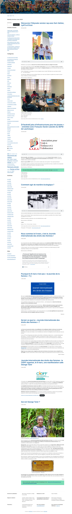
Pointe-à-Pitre (14, 169)
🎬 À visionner (54, 7)
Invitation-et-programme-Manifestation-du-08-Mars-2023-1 (30, 395)
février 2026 (9, 186)
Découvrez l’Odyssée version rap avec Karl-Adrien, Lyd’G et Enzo (42, 24)
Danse (8, 73)
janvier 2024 (9, 210)
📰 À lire (48, 7)
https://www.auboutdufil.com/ (45, 178)
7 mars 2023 (23, 278)
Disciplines (15, 7)
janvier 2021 (9, 244)
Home (8, 15)
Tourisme (9, 137)
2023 (11, 15)
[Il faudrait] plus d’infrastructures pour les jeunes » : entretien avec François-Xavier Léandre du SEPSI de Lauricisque (42, 127)
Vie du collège (10, 140)
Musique (8, 111)
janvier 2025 (9, 201)
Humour (43, 4)
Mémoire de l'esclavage (11, 108)
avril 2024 (9, 207)
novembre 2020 (10, 246)
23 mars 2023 (23, 131)
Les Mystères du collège (11, 104)
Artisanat (9, 68)
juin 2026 (9, 179)
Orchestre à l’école (35, 7)
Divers (8, 77)
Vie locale (12, 4)
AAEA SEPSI (55, 170)
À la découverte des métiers (24, 7)
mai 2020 (9, 247)
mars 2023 (9, 223)
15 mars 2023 (23, 187)
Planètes (8, 169)
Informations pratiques (56, 4)
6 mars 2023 (23, 324)
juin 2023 (9, 218)
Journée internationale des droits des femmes (13, 96)
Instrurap (42, 118)
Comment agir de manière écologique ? (37, 185)
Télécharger (42, 395)
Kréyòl (8, 98)
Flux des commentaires (11, 257)
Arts (8, 153)
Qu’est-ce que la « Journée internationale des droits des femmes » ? (40, 321)
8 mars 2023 (23, 238)
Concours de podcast (11, 9)
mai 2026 (9, 181)
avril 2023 (9, 221)
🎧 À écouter (43, 7)
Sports (48, 4)
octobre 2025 (9, 190)
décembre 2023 (10, 212)
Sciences (9, 129)
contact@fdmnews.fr (41, 505)
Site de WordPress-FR (11, 259)
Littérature (9, 106)
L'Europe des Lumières (11, 102)
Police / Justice (10, 117)
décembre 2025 (10, 188)
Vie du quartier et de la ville (12, 142)
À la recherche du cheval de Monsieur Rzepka (12, 60)
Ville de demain (10, 172)
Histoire (8, 88)
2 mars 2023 (23, 404)
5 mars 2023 (23, 367)
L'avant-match (10, 100)
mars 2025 (9, 197)
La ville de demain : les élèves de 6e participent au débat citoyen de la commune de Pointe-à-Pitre (13, 48)
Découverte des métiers (12, 156)
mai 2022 (9, 234)
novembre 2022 (10, 231)
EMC (8, 81)
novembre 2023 (10, 214)
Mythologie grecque (11, 113)
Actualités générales (20, 4)
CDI (8, 4)
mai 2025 (9, 194)
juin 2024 (9, 203)
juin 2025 (9, 192)
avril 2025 (9, 196)
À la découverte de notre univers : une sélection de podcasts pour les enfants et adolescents (13, 39)
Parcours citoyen (13, 167)
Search (63, 12)
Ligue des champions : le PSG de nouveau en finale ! (13, 35)
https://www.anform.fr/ (34, 438)
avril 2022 (9, 236)
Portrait (8, 119)
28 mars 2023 (23, 27)
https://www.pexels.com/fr (36, 227)
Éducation (9, 79)
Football (14, 159)
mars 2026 (9, 184)
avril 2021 (9, 242)
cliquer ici (58, 505)
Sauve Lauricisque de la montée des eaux (13, 127)
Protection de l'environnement (13, 121)
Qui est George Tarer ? (30, 402)
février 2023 (9, 225)
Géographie (9, 86)
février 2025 (9, 199)
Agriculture (9, 64)
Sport (13, 171)
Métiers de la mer (10, 110)
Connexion (9, 253)
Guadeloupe (10, 160)
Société (8, 131)
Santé (8, 124)
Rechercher (9, 22)
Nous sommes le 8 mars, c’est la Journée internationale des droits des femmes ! (13, 43)
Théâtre (8, 135)
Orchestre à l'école (10, 115)
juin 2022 (9, 233)
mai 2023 (9, 220)
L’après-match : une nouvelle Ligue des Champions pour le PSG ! (12, 31)
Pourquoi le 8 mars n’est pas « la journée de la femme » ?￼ (40, 275)
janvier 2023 (9, 227)
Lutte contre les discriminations (11, 165)
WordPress (30, 511)
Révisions (9, 7)
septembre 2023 (10, 216)
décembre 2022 (10, 229)
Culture (38, 4)
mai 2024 (9, 205)
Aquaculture (9, 66)
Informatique (9, 94)
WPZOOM (45, 511)
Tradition (9, 139)
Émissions (28, 4)
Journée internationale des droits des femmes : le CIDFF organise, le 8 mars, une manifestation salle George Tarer (42, 362)
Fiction (33, 4)
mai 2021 (9, 240)
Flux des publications (11, 255)
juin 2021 (9, 238)
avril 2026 (9, 183)
